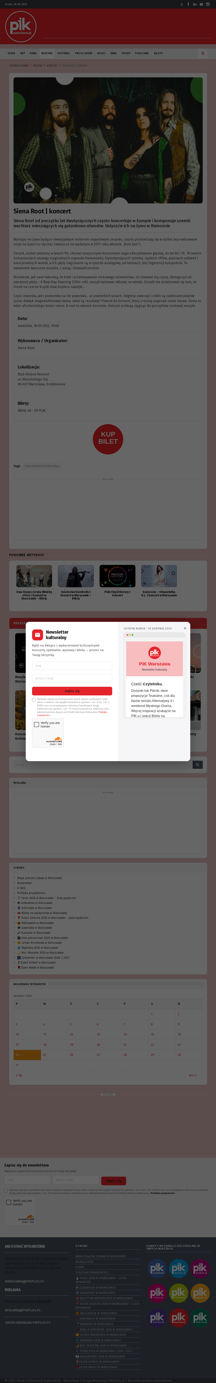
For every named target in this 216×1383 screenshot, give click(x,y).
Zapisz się (72, 691)
